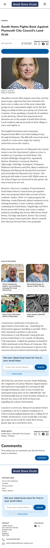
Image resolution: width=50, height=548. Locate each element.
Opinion (4, 21)
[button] (5, 4)
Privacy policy (7, 486)
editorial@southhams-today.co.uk (19, 543)
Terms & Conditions (10, 481)
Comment (41, 458)
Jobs (3, 488)
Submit (41, 367)
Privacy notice (17, 374)
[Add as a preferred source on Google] (26, 43)
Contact (5, 483)
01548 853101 (14, 539)
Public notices (7, 491)
